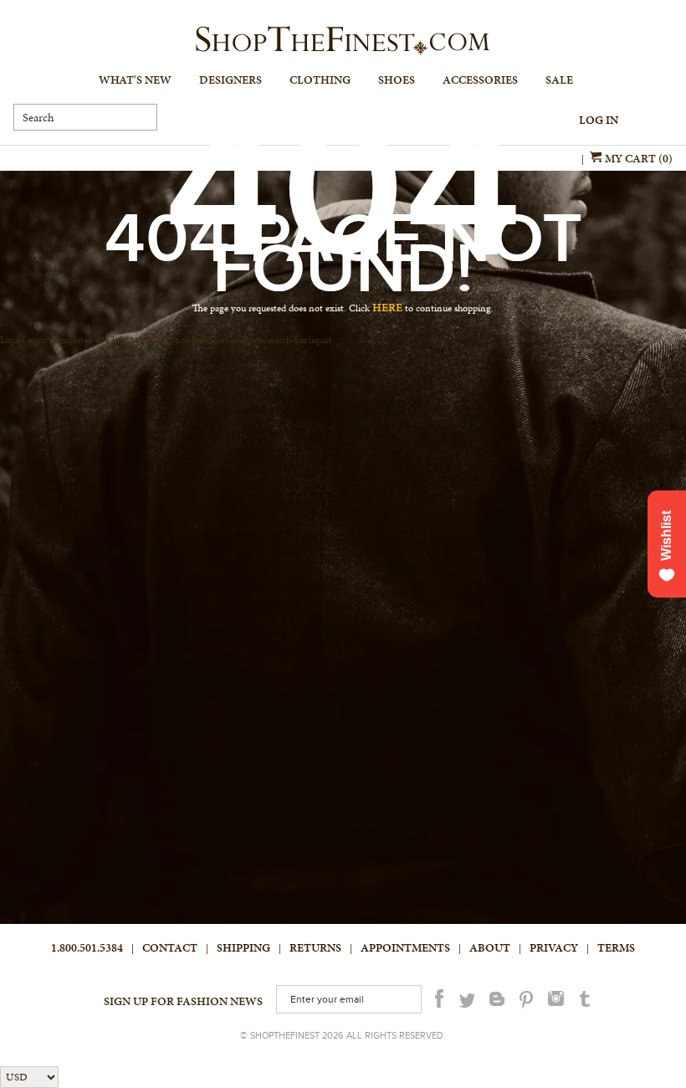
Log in (598, 120)
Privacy (554, 948)
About (489, 948)
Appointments (405, 948)
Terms (616, 948)
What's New (135, 80)
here (387, 307)
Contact (169, 948)
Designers (230, 80)
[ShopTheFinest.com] (343, 40)
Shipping (243, 948)
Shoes (396, 80)
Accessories (480, 80)
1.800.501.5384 (87, 948)
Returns (315, 948)
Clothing (320, 80)
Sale (559, 80)
